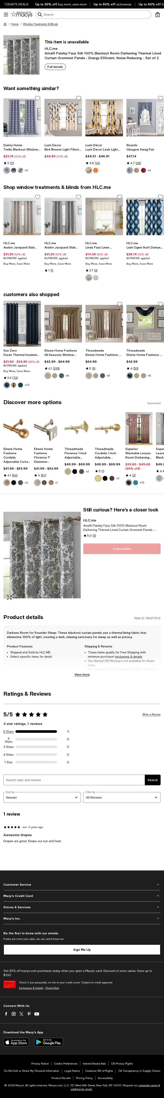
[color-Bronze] (20, 482)
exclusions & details (128, 656)
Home (15, 24)
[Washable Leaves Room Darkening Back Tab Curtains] (138, 428)
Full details (55, 67)
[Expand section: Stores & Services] (82, 907)
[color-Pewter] (37, 482)
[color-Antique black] (74, 471)
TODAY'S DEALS (16, 4)
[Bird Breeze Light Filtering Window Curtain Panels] (63, 118)
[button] (42, 555)
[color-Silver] (54, 375)
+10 (27, 385)
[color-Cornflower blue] (129, 170)
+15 (142, 482)
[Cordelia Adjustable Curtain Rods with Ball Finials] (17, 428)
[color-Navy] (129, 375)
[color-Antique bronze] (81, 471)
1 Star (8, 762)
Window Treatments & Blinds (40, 24)
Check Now (52, 988)
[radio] (6, 170)
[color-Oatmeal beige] (95, 277)
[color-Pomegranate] (143, 170)
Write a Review (151, 714)
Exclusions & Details (31, 988)
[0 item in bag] (158, 15)
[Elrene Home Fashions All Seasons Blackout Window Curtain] (104, 324)
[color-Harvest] (136, 170)
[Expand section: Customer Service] (82, 884)
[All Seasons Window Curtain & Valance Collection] (63, 324)
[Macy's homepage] (5, 24)
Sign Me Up (82, 949)
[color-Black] (13, 170)
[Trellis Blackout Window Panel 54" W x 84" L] (22, 118)
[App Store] (16, 1042)
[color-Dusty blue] (61, 375)
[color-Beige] (88, 277)
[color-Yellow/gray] (88, 170)
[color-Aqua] (135, 482)
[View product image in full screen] (9, 597)
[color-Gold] (6, 482)
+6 (67, 375)
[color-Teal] (20, 385)
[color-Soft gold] (67, 471)
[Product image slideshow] (42, 555)
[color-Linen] (13, 385)
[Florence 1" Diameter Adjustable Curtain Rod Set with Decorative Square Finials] (47, 428)
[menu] (6, 14)
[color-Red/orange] (95, 170)
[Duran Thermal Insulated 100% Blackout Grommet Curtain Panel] (22, 324)
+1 (56, 482)
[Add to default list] (37, 98)
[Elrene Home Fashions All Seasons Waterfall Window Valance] (145, 324)
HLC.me (51, 48)
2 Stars (8, 754)
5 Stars (8, 731)
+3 (149, 170)
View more (82, 674)
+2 (26, 170)
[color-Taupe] (20, 170)
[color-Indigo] (6, 385)
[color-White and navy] (6, 170)
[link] (22, 158)
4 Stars (8, 739)
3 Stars (9, 747)
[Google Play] (48, 1042)
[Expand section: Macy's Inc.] (82, 918)
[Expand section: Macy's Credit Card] (82, 895)
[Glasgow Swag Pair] (145, 118)
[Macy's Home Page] (21, 15)
